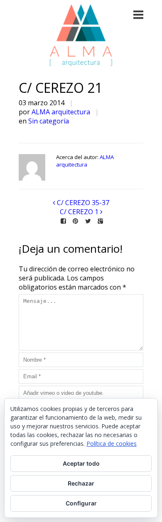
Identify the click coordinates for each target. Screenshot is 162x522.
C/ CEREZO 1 (79, 211)
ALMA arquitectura (61, 111)
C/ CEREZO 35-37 (83, 202)
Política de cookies (111, 443)
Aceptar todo (81, 463)
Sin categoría (48, 121)
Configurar (81, 503)
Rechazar (81, 483)
